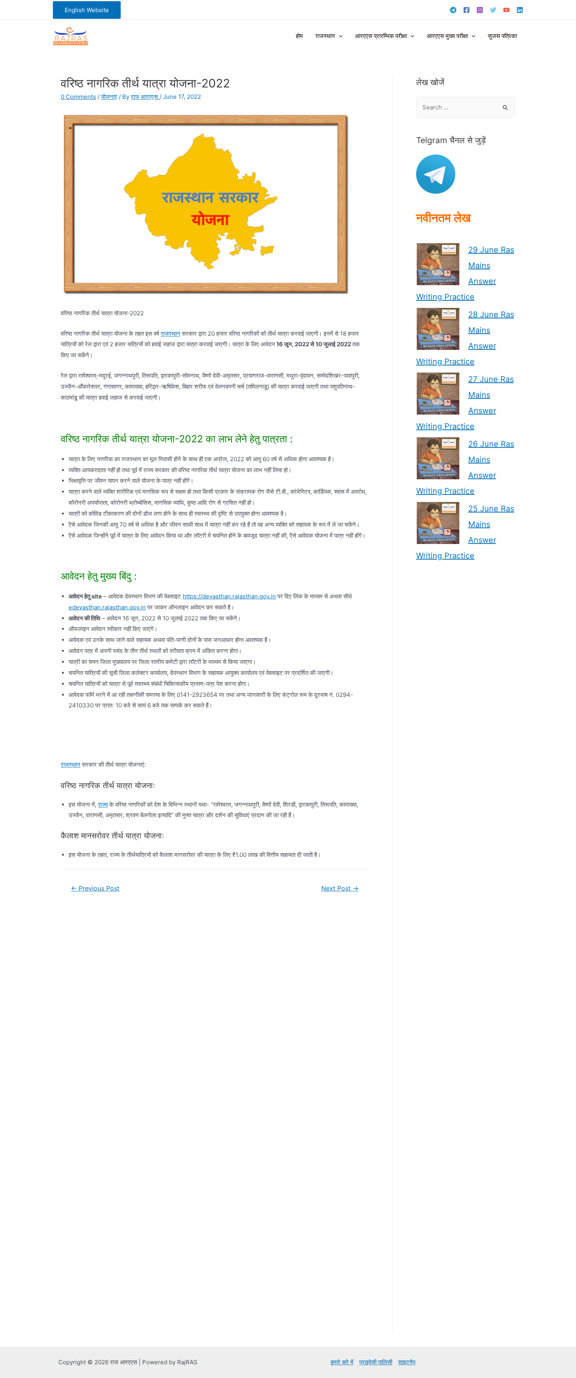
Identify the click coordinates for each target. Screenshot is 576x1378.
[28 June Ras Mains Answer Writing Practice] (438, 329)
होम (299, 36)
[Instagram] (479, 10)
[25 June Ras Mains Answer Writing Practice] (438, 523)
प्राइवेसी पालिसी (375, 1362)
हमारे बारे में (342, 1362)
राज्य (103, 804)
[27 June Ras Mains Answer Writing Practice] (438, 393)
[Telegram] (453, 10)
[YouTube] (506, 10)
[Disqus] (215, 1006)
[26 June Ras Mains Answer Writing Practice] (438, 458)
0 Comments (78, 96)
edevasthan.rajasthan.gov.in (107, 607)
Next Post (340, 888)
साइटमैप (406, 1362)
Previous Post (95, 888)
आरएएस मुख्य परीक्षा (447, 36)
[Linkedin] (519, 10)
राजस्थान (325, 36)
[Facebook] (466, 10)
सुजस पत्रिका (502, 36)
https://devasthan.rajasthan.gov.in (229, 596)
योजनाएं (109, 96)
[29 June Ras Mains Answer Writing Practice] (438, 264)
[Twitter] (493, 10)
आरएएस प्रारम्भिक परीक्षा (381, 36)
